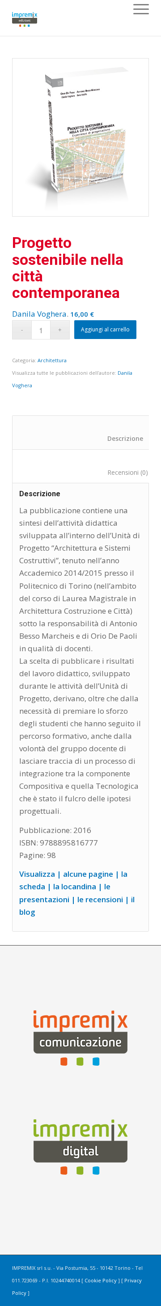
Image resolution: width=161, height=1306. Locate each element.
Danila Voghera (39, 314)
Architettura (52, 360)
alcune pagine (88, 874)
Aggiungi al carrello (105, 329)
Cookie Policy (101, 1280)
